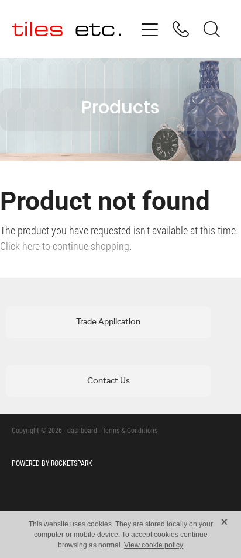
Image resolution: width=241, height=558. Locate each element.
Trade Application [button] (108, 322)
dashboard (82, 430)
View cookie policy (153, 545)
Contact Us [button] (108, 381)
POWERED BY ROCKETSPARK (52, 462)
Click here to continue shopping (64, 246)
